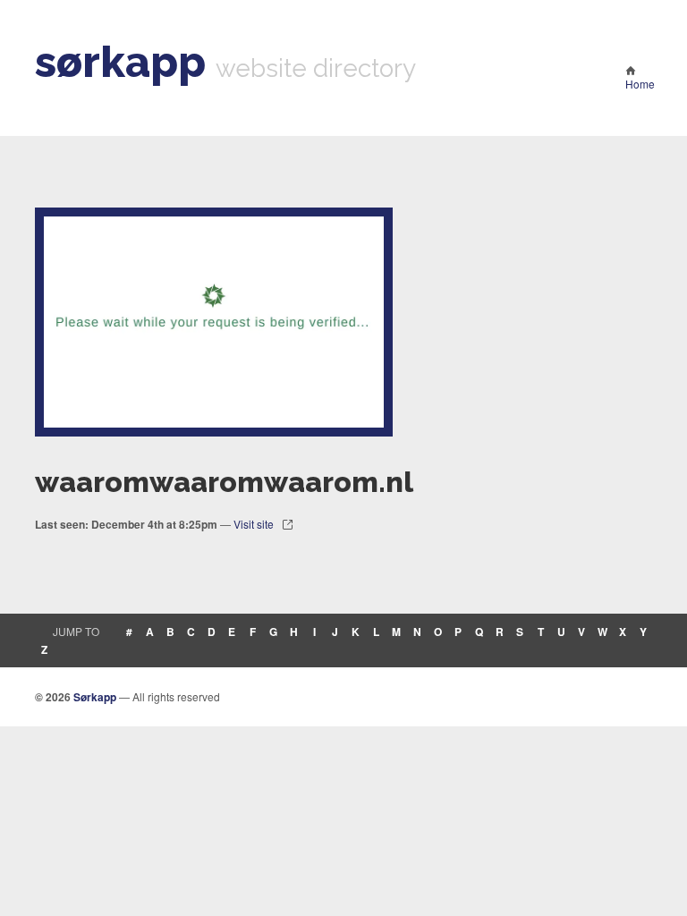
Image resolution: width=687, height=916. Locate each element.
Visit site (253, 523)
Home (640, 83)
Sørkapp (94, 697)
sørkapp (120, 62)
